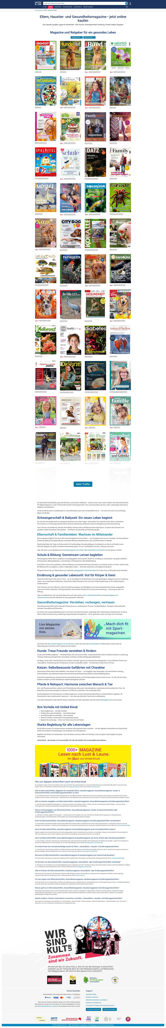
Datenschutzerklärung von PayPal (47, 1006)
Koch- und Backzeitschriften (92, 595)
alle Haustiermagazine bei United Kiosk (61, 644)
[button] (83, 484)
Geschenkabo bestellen (124, 825)
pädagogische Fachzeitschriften (85, 570)
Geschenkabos (78, 7)
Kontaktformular (95, 786)
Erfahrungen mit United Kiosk (89, 851)
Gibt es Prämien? (80, 875)
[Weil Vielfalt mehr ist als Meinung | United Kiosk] (38, 3)
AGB (69, 1025)
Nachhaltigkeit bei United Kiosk (83, 866)
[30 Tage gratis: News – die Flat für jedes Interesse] (83, 761)
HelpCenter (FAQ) (91, 994)
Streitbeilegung (93, 1025)
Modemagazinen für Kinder (74, 550)
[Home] (35, 10)
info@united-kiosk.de (74, 786)
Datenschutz (75, 1025)
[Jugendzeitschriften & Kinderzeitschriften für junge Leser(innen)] (58, 629)
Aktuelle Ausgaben (88, 7)
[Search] (126, 3)
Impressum (83, 1025)
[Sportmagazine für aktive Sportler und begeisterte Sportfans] (107, 629)
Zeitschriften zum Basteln (96, 550)
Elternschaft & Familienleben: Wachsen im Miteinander (75, 534)
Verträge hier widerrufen (93, 1009)
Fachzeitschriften (67, 7)
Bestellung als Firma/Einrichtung (94, 842)
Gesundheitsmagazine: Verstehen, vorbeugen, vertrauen (76, 602)
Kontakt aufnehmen (92, 997)
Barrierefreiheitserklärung (106, 1025)
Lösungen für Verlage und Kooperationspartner (100, 1005)
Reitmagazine (105, 700)
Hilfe (127, 7)
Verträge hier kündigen (110, 1009)
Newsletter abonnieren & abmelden (96, 1000)
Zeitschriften (58, 7)
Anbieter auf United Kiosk (93, 1003)
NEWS (50, 7)
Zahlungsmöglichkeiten (118, 858)
